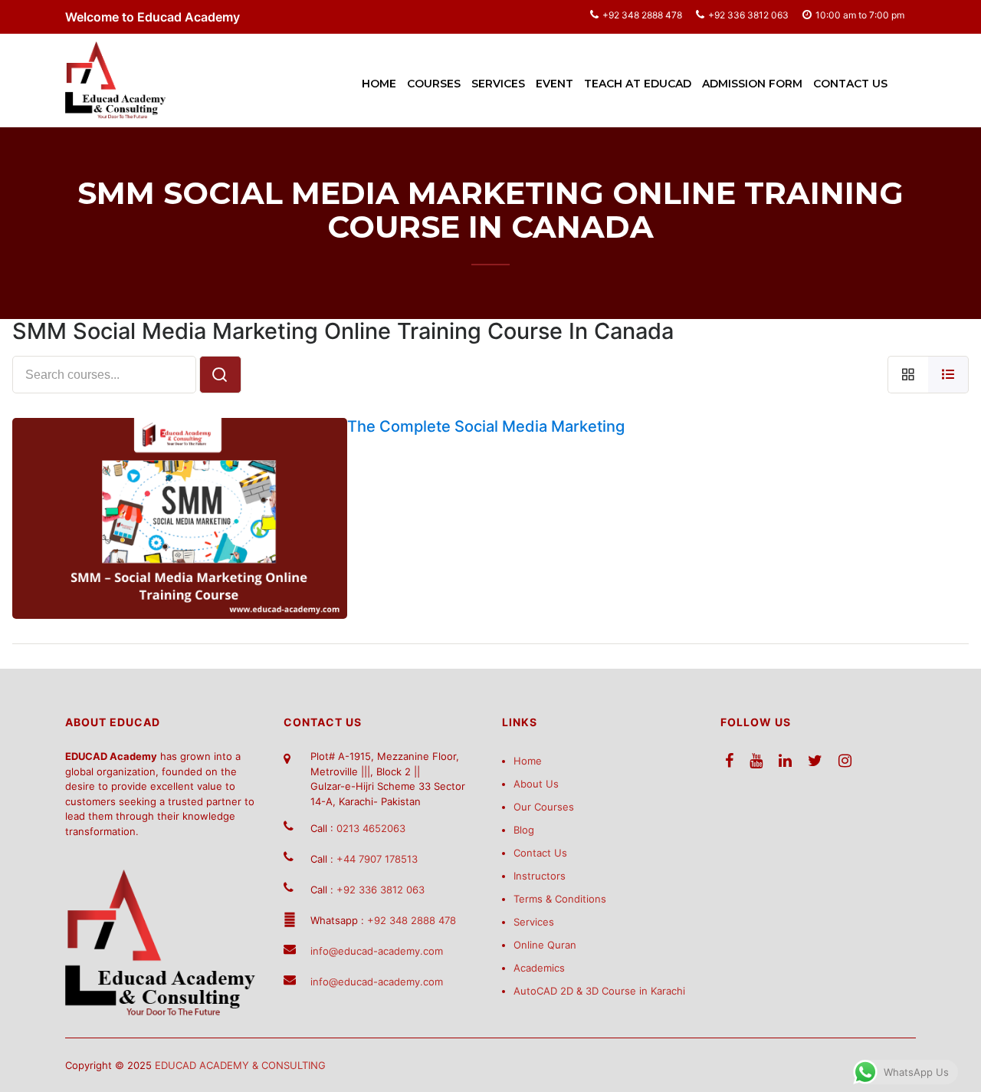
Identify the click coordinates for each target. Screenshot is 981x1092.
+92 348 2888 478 (642, 15)
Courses (434, 83)
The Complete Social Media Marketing (486, 426)
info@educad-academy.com (376, 951)
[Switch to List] (948, 374)
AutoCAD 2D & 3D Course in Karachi (599, 991)
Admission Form (752, 83)
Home (379, 83)
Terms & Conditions (559, 899)
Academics (539, 968)
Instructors (539, 876)
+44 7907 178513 (377, 859)
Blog (523, 830)
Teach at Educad (637, 83)
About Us (536, 784)
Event (554, 83)
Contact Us (850, 83)
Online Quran (544, 945)
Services (498, 83)
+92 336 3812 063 (748, 15)
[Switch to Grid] (907, 374)
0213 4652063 (370, 828)
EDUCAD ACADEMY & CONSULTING (240, 1065)
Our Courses (543, 807)
